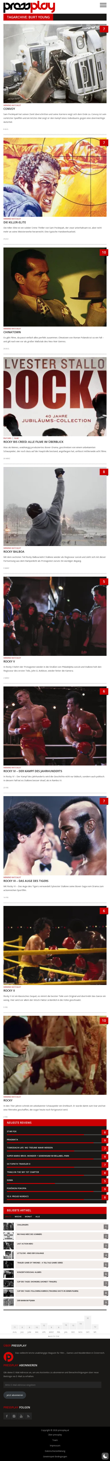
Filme (16, 438)
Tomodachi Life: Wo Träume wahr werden (30, 1147)
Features (7, 438)
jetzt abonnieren (15, 1395)
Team (55, 1440)
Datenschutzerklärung (55, 1451)
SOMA (10, 1180)
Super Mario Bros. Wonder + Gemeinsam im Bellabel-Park (38, 1155)
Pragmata (12, 1139)
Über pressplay (55, 1434)
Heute (8, 1216)
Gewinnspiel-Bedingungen (55, 1456)
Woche (18, 1216)
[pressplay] (29, 7)
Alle (38, 1216)
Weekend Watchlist (12, 105)
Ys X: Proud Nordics (18, 1196)
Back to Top (53, 1336)
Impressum (55, 1445)
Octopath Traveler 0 (18, 1163)
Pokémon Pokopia (16, 1188)
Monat (28, 1216)
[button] (105, 1456)
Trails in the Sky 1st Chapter (23, 1172)
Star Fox (11, 1131)
